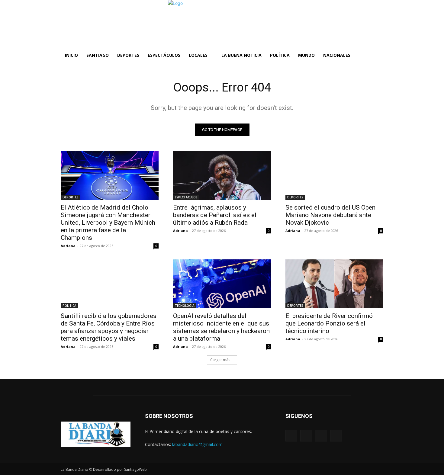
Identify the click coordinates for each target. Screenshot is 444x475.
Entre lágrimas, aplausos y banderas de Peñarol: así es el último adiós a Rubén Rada (214, 215)
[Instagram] (306, 435)
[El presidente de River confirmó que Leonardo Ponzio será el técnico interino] (334, 283)
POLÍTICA (69, 305)
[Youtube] (336, 435)
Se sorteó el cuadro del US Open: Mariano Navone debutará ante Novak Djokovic (331, 215)
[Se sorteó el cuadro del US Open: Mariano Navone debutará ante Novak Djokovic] (334, 175)
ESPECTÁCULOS (186, 197)
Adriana (68, 245)
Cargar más (220, 359)
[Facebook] (291, 435)
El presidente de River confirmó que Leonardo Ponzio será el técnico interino (329, 323)
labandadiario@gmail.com (197, 444)
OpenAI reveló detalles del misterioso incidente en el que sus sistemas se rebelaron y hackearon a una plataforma (221, 327)
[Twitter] (321, 435)
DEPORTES (71, 197)
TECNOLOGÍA (185, 305)
